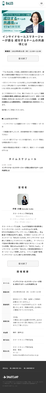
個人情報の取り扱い (16, 368)
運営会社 (5, 368)
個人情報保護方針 (29, 368)
